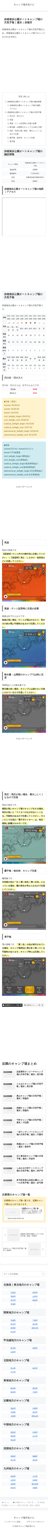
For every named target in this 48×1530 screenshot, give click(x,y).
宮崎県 (35, 1480)
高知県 (35, 1460)
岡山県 (13, 1440)
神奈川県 (35, 1328)
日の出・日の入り (17, 116)
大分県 (35, 1476)
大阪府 (13, 1416)
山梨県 (13, 1352)
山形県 (35, 1296)
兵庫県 (35, 1408)
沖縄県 (35, 1488)
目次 (21, 96)
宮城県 (13, 1304)
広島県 (35, 1432)
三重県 (35, 1392)
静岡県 (13, 1392)
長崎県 (13, 1484)
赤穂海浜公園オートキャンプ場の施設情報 (24, 102)
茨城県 (13, 1320)
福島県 (35, 1300)
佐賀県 (13, 1480)
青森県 (13, 1296)
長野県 (35, 1348)
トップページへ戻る (12, 1522)
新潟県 (13, 1348)
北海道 (13, 1292)
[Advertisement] (24, 66)
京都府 (13, 1412)
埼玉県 (13, 1332)
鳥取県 (13, 1432)
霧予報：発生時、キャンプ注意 (22, 138)
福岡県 (13, 1476)
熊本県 (13, 1488)
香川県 (13, 1460)
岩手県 (13, 1300)
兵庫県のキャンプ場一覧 (13, 1005)
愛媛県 (35, 1456)
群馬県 (13, 1328)
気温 (11, 120)
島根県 (13, 1436)
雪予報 (12, 141)
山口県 (35, 1436)
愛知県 (35, 1388)
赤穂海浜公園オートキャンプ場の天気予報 (24, 112)
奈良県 (35, 1412)
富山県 (13, 1368)
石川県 (13, 1372)
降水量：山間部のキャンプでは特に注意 (26, 127)
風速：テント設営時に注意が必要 (23, 123)
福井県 (35, 1368)
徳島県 (13, 1456)
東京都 (35, 1324)
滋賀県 (13, 1408)
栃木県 (13, 1324)
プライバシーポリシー (35, 1522)
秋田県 (35, 1292)
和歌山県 (35, 1416)
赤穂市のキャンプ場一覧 (34, 1005)
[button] (43, 1274)
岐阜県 (13, 1388)
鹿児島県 (35, 1484)
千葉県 (35, 1320)
